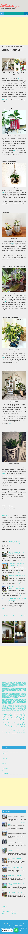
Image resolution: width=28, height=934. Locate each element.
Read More (22, 560)
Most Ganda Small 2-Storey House (15, 867)
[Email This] (3, 546)
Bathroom (4, 763)
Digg (19, 543)
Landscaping (5, 773)
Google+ (6, 543)
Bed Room (4, 761)
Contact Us (4, 906)
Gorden (3, 770)
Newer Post (5, 615)
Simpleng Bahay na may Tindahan (15, 892)
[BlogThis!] (4, 546)
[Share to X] (6, 546)
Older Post (23, 615)
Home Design (6, 539)
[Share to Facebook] (7, 546)
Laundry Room (5, 768)
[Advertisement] (14, 31)
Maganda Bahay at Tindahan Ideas (15, 875)
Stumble (12, 543)
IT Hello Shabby (9, 927)
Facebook (12, 541)
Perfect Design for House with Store (15, 814)
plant (19, 78)
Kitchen (3, 756)
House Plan (4, 753)
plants (15, 150)
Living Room (4, 758)
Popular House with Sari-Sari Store (14, 832)
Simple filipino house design (8, 911)
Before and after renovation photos (9, 913)
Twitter (19, 541)
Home (14, 615)
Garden (3, 765)
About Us (4, 904)
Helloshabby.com (6, 100)
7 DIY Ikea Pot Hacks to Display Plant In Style (13, 48)
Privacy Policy (5, 908)
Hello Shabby (19, 925)
